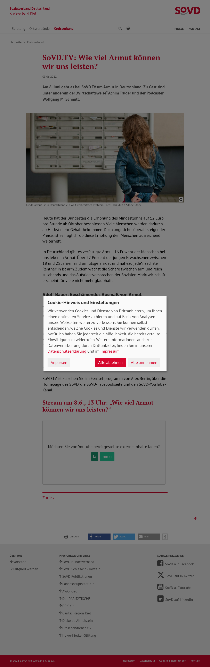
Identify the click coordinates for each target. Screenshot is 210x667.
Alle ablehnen (110, 362)
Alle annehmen (144, 362)
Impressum (110, 351)
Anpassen (59, 362)
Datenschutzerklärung (67, 351)
